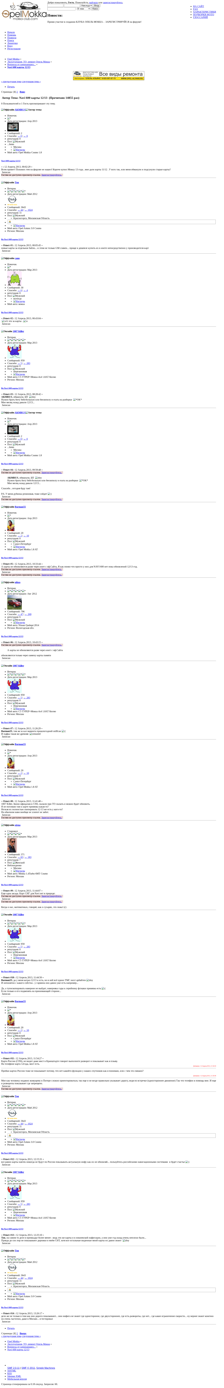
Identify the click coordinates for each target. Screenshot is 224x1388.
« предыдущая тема (11, 81)
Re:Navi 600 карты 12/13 (12, 239)
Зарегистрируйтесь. (51, 175)
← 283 (26, 363)
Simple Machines (45, 1368)
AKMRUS (20, 109)
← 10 (26, 535)
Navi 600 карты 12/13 (10, 161)
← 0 (25, 136)
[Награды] (19, 149)
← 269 (28, 614)
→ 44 (20, 210)
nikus (17, 582)
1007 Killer (18, 331)
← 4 (25, 290)
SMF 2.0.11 (13, 1368)
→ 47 (20, 614)
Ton (17, 182)
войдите (93, 2)
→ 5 (20, 363)
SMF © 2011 (28, 1368)
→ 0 (20, 136)
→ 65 (20, 857)
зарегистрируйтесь (113, 2)
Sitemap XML (14, 1376)
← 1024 (29, 210)
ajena (17, 825)
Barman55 (20, 506)
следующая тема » (31, 81)
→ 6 (20, 290)
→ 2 (20, 535)
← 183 (28, 857)
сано (17, 258)
